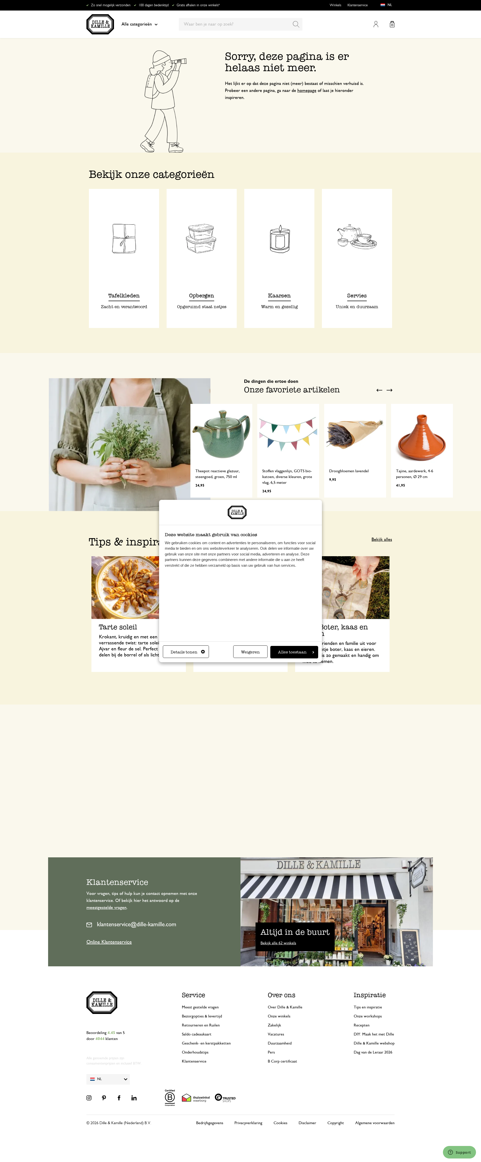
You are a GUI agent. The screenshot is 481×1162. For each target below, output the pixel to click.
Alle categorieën (137, 24)
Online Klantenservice (109, 942)
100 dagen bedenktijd (154, 5)
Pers (271, 1052)
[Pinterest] (103, 1097)
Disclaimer (307, 1123)
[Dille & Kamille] (100, 24)
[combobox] (240, 24)
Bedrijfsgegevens (209, 1123)
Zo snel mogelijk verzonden (111, 5)
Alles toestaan (292, 652)
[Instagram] (88, 1097)
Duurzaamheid (280, 1043)
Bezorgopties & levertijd (202, 1016)
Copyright (335, 1123)
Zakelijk (274, 1025)
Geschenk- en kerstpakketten (206, 1043)
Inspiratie (370, 995)
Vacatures (276, 1034)
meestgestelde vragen (106, 907)
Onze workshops (368, 1016)
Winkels (335, 5)
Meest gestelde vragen (200, 1007)
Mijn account (376, 24)
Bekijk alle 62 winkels (278, 943)
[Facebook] (119, 1097)
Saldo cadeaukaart (196, 1034)
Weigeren (250, 652)
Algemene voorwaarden (375, 1123)
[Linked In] (134, 1097)
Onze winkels (279, 1016)
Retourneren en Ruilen (201, 1025)
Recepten (362, 1025)
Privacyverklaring (248, 1123)
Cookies (280, 1123)
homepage (306, 90)
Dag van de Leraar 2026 (373, 1052)
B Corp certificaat (282, 1061)
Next (390, 390)
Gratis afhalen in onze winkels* (198, 5)
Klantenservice (357, 5)
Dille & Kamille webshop (374, 1043)
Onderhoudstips (195, 1052)
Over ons (281, 995)
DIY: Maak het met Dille (374, 1034)
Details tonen (184, 652)
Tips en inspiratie (368, 1007)
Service (193, 995)
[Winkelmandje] (392, 24)
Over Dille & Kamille (285, 1007)
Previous (380, 390)
